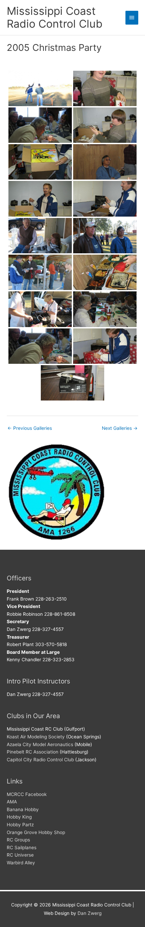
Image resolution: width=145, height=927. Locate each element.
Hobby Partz (20, 824)
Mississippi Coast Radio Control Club (55, 17)
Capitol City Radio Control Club (40, 759)
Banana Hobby (23, 809)
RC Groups (18, 839)
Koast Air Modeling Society (36, 736)
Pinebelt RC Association (32, 752)
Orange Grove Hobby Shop (36, 832)
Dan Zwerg (90, 913)
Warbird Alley (21, 862)
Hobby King (19, 817)
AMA (12, 801)
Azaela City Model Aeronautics (40, 744)
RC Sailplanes (21, 847)
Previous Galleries (29, 428)
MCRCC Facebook (27, 794)
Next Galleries (120, 428)
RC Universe (20, 855)
